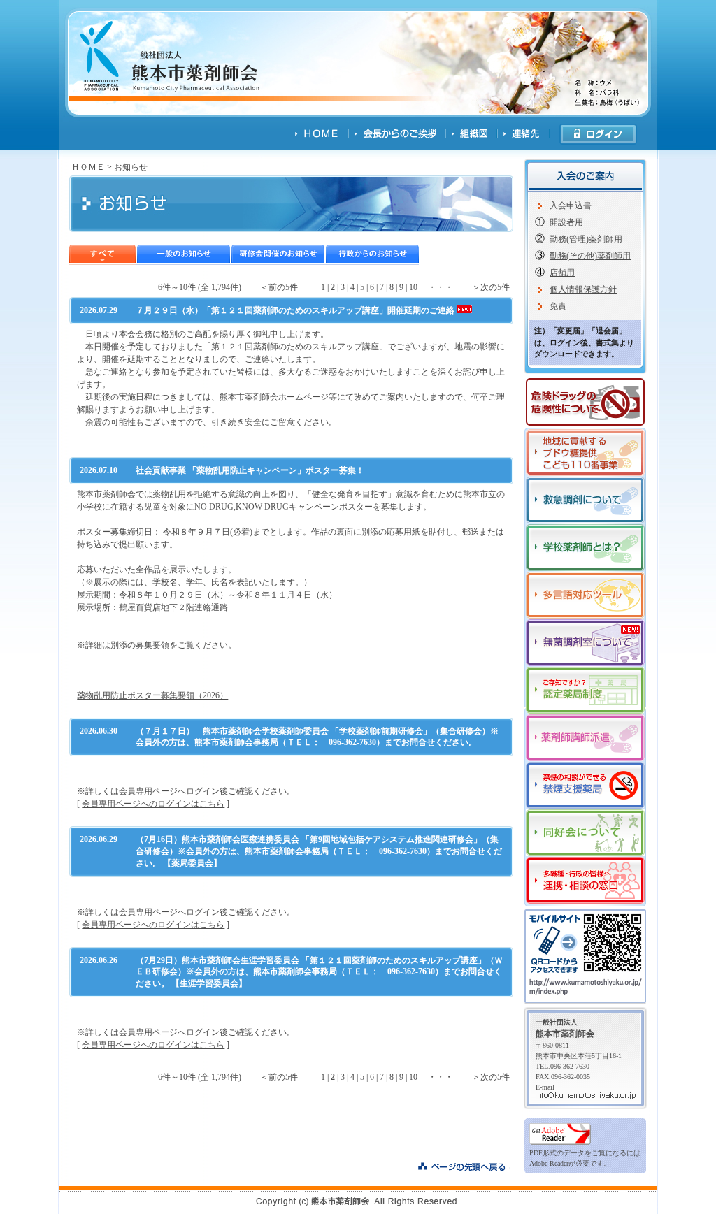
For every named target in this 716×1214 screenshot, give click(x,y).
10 (413, 287)
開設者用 (566, 222)
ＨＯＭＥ (88, 167)
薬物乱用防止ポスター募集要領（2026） (152, 695)
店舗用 (562, 272)
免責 (558, 306)
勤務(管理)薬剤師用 (586, 239)
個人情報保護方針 (583, 289)
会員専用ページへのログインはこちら (153, 804)
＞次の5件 (491, 287)
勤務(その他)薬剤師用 (590, 256)
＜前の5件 (280, 287)
